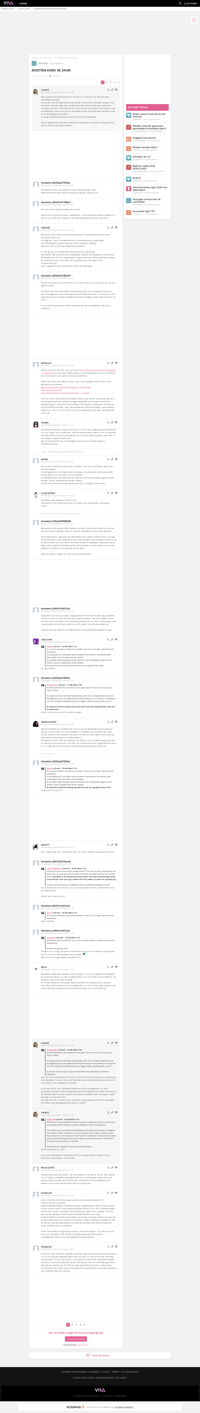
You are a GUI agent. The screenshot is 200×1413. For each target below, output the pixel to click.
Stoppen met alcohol (144, 138)
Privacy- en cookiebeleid (125, 1371)
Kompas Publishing (124, 1407)
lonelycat (46, 1193)
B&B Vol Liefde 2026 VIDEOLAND (144, 167)
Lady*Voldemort (54, 868)
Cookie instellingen (84, 1377)
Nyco (44, 967)
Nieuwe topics (8, 9)
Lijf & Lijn (138, 192)
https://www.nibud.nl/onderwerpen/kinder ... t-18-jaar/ (65, 393)
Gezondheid (139, 140)
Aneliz (44, 459)
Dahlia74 (51, 1119)
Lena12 (45, 90)
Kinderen (47, 58)
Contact (106, 1371)
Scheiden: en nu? (142, 156)
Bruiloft (137, 178)
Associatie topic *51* (144, 211)
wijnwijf (45, 227)
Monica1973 (48, 1167)
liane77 (45, 845)
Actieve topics (23, 9)
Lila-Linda (46, 639)
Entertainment (140, 131)
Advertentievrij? (105, 1377)
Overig (137, 150)
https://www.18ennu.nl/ (51, 390)
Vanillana (51, 938)
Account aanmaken (76, 1339)
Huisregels (94, 1371)
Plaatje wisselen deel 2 (145, 147)
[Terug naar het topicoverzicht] (34, 65)
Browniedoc (52, 685)
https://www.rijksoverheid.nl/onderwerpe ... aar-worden (66, 387)
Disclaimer (120, 1377)
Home (35, 58)
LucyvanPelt (48, 493)
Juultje (45, 422)
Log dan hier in (83, 1345)
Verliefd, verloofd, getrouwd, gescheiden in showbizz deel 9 (149, 127)
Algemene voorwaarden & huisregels (50, 9)
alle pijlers (56, 63)
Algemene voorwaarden (74, 1371)
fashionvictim (48, 722)
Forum (23, 3)
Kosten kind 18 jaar (67, 58)
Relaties (137, 119)
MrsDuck (46, 363)
